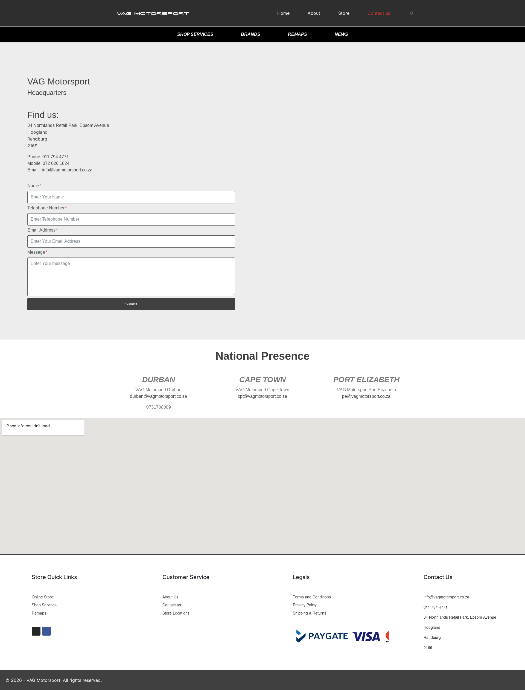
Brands (250, 34)
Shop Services (195, 34)
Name (33, 185)
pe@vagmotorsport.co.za (366, 396)
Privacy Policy (305, 604)
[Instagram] (36, 631)
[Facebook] (46, 631)
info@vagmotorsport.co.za (66, 170)
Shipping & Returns (309, 613)
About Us (170, 597)
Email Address (42, 230)
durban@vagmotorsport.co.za (158, 396)
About (314, 13)
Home (283, 13)
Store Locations (175, 613)
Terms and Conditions (312, 597)
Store (343, 13)
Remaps (297, 34)
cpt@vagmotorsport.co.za (262, 396)
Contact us (379, 13)
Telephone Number (46, 208)
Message (36, 252)
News (341, 34)
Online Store (42, 597)
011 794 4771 (436, 607)
